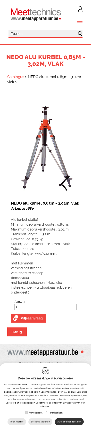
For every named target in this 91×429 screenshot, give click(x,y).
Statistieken (56, 412)
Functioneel (35, 412)
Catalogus (15, 77)
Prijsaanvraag (32, 318)
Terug (17, 332)
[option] (45, 144)
